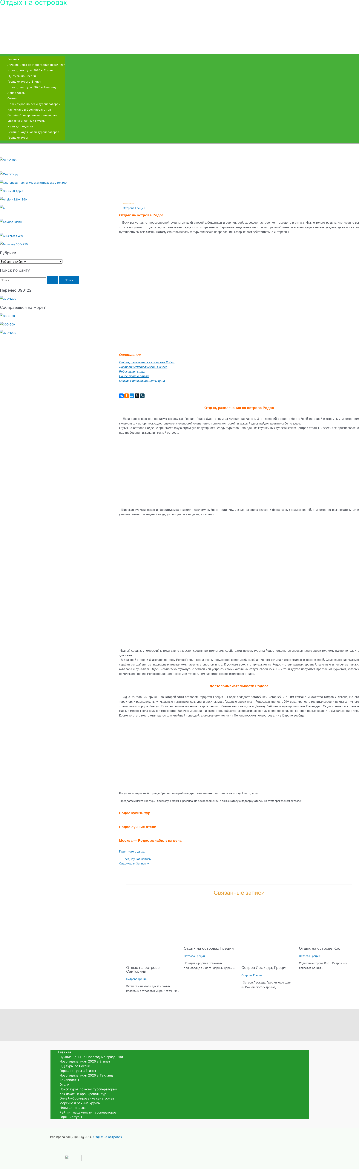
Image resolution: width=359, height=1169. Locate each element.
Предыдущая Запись (135, 859)
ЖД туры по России (21, 76)
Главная (13, 59)
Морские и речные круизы (26, 120)
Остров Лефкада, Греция (264, 967)
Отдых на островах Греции (209, 948)
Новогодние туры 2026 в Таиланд (31, 87)
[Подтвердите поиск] (52, 280)
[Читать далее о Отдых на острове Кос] (325, 940)
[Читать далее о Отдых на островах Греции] (210, 940)
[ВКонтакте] (121, 395)
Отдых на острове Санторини (143, 969)
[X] (137, 395)
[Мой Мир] (132, 395)
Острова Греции (134, 208)
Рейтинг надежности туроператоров (33, 132)
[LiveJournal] (142, 395)
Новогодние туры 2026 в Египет (30, 70)
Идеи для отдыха (20, 126)
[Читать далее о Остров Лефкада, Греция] (267, 959)
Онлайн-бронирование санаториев (32, 115)
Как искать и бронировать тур (29, 109)
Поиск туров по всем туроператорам (34, 104)
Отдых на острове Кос (319, 948)
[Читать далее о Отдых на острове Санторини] (152, 959)
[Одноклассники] (126, 395)
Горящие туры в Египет (24, 81)
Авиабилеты (16, 92)
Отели (12, 98)
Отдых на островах (107, 1137)
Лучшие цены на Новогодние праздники (36, 64)
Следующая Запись (134, 863)
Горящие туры (17, 137)
